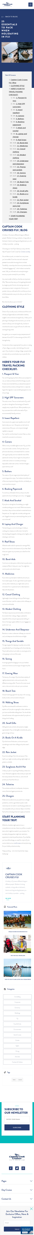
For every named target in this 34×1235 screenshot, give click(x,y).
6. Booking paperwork (12, 489)
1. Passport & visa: (10, 374)
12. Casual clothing (11, 594)
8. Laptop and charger (12, 524)
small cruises (17, 843)
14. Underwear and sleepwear (15, 629)
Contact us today (25, 252)
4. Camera (20, 115)
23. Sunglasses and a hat (14, 766)
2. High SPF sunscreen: (13, 397)
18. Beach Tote (23, 181)
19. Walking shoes (10, 702)
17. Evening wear (10, 673)
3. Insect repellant (10, 418)
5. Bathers (20, 118)
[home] (7, 4)
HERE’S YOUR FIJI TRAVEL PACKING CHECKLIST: (16, 91)
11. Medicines (22, 145)
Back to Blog (10, 16)
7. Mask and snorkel (11, 500)
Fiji (26, 73)
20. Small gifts (22, 190)
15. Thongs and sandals (13, 641)
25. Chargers (22, 212)
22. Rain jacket (23, 199)
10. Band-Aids (22, 142)
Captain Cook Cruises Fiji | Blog (14, 228)
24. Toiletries (22, 209)
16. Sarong (21, 172)
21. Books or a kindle (12, 737)
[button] (30, 5)
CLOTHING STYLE (17, 85)
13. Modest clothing (11, 609)
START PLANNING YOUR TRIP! (13, 818)
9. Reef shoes (21, 139)
